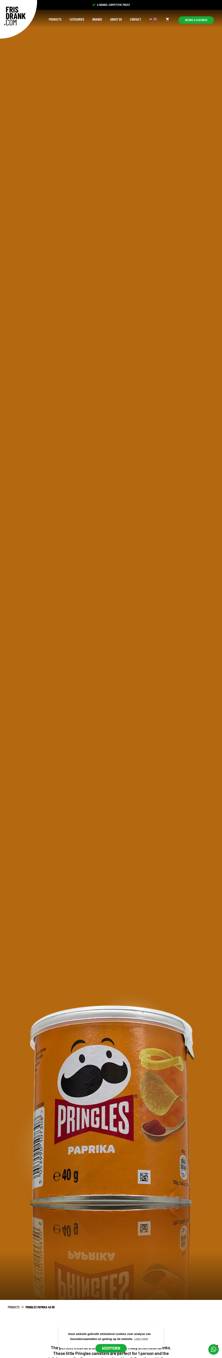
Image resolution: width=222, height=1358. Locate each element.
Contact (135, 19)
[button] (213, 1349)
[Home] (15, 16)
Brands (97, 19)
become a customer (196, 20)
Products (55, 19)
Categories (77, 19)
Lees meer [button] (141, 1338)
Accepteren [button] (111, 1348)
